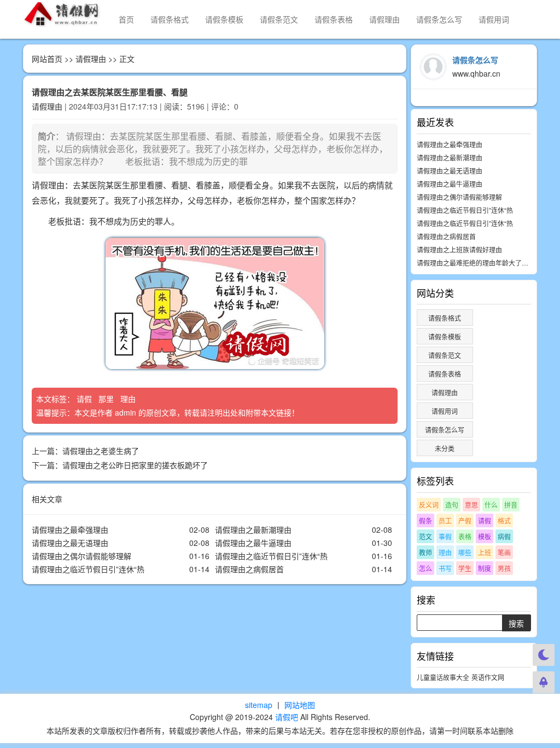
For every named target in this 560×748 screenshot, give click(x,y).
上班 (484, 552)
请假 (85, 398)
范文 (425, 536)
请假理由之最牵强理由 (70, 529)
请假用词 (494, 19)
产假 (464, 520)
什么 (491, 504)
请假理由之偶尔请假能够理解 (81, 555)
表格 (464, 536)
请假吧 (286, 716)
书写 (445, 568)
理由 (129, 398)
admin (125, 412)
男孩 (504, 568)
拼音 (510, 504)
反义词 (429, 504)
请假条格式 (169, 19)
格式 (504, 520)
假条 (425, 520)
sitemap (258, 704)
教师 (425, 552)
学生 (464, 568)
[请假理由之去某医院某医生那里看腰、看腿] (215, 303)
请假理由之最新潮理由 (253, 529)
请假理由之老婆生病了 (100, 450)
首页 (126, 19)
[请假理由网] (62, 13)
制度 (484, 568)
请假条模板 (224, 19)
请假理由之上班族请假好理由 (459, 249)
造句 (451, 504)
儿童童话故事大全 (443, 677)
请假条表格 (333, 19)
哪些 (464, 552)
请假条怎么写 (439, 19)
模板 (484, 536)
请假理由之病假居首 (249, 568)
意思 (471, 504)
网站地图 (299, 704)
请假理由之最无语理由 (70, 542)
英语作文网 (487, 677)
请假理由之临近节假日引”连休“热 (271, 555)
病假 (504, 536)
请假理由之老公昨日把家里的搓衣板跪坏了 (135, 464)
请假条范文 (279, 19)
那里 (107, 398)
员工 (445, 520)
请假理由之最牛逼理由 (253, 542)
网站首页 (47, 58)
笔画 (504, 552)
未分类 (444, 448)
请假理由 (384, 19)
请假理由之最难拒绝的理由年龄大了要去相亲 (482, 262)
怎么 (425, 568)
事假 (445, 536)
